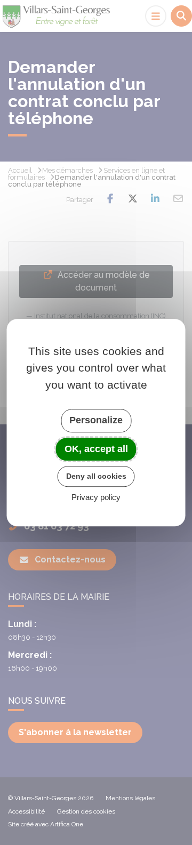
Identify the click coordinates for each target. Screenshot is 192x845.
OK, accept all (96, 449)
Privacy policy (96, 497)
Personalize (96, 420)
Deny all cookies (96, 476)
